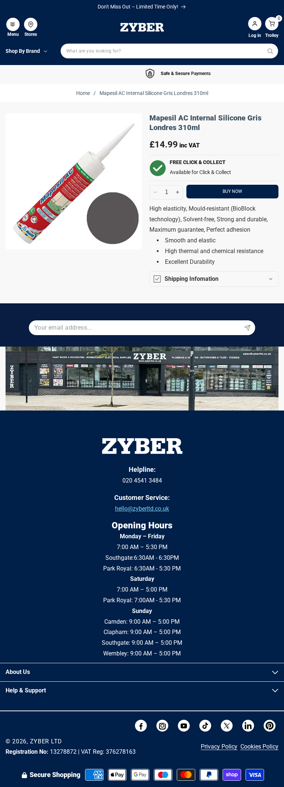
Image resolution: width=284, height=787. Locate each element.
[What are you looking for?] (270, 51)
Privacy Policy (219, 746)
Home (83, 93)
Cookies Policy (259, 746)
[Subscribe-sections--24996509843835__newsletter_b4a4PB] (247, 327)
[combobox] (169, 51)
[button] (13, 21)
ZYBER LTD (46, 741)
